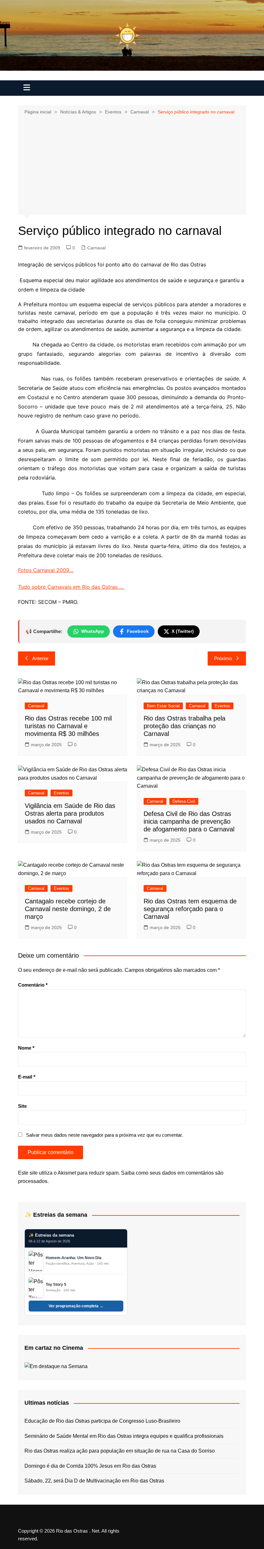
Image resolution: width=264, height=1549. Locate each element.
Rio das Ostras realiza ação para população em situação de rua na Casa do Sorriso (119, 1451)
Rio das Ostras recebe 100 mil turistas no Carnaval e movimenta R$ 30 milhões (68, 726)
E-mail (26, 1076)
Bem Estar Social (163, 705)
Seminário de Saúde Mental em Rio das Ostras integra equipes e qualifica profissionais (123, 1436)
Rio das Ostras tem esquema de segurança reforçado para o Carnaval (190, 909)
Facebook (138, 631)
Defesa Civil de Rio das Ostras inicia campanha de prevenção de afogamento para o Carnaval (189, 821)
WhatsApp (92, 631)
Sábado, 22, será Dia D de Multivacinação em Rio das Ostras (94, 1480)
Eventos (222, 705)
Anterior (40, 658)
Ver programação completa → (76, 1306)
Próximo (223, 658)
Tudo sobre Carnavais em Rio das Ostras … (71, 587)
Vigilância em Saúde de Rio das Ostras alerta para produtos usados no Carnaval (70, 813)
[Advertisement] (132, 164)
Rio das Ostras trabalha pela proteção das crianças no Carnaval (184, 726)
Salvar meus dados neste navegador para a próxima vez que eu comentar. (104, 1135)
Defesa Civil (184, 801)
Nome (26, 1048)
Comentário (33, 985)
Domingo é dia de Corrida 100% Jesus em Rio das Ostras (90, 1466)
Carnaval (96, 247)
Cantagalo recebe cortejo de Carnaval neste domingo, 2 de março (68, 909)
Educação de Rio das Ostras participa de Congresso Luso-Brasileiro (102, 1421)
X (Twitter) (183, 631)
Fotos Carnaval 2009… (45, 570)
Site (22, 1106)
